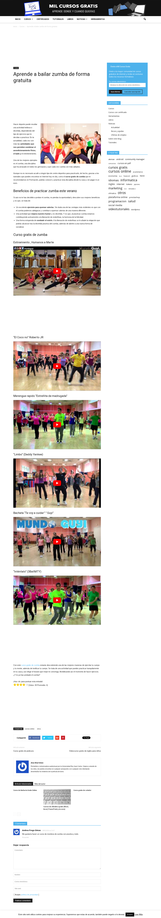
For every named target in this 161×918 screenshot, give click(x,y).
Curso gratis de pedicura (23, 751)
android (119, 159)
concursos (112, 163)
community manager (135, 159)
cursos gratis (117, 167)
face (120, 176)
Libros (70, 19)
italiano (129, 184)
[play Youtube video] (57, 271)
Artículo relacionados (23, 784)
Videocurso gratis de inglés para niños (85, 751)
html (142, 175)
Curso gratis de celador (82, 790)
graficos (135, 176)
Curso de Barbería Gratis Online (25, 790)
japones (137, 184)
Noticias (81, 19)
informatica (128, 180)
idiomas (113, 180)
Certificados (43, 19)
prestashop (134, 197)
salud (131, 201)
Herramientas (98, 19)
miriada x (132, 189)
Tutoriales (58, 19)
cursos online (29, 729)
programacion (117, 201)
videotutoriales (118, 209)
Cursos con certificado (117, 112)
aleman (111, 159)
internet (120, 184)
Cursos (27, 19)
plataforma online (117, 197)
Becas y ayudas (117, 131)
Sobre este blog (114, 138)
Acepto (27, 895)
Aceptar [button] (130, 914)
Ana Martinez (37, 762)
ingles (111, 184)
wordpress (135, 209)
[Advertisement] (57, 46)
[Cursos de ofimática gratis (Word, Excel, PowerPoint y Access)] (57, 797)
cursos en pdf (124, 163)
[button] (145, 19)
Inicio (18, 19)
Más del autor (40, 784)
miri (125, 189)
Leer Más (139, 914)
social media (115, 205)
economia (112, 176)
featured (127, 176)
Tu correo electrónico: (117, 82)
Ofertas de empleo (118, 135)
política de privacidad (29, 895)
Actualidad (115, 127)
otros (39, 729)
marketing (115, 188)
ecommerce (138, 172)
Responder (25, 837)
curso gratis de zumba (30, 665)
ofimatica (112, 193)
